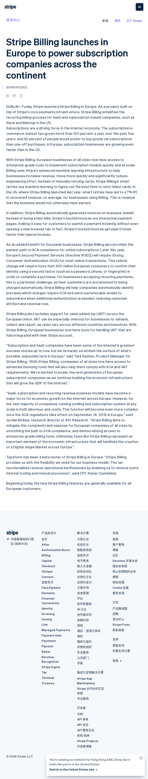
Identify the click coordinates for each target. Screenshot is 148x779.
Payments (49, 641)
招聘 (115, 614)
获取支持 (118, 645)
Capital (47, 561)
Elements (48, 593)
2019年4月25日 (16, 87)
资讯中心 (13, 20)
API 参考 (82, 719)
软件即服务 (84, 604)
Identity (47, 608)
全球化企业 (84, 577)
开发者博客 (84, 746)
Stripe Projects (87, 741)
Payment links (52, 635)
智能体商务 (84, 550)
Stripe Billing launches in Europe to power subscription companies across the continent (67, 58)
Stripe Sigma (51, 667)
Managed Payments (56, 630)
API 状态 (82, 725)
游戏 (80, 625)
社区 (115, 555)
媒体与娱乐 (84, 641)
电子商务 (83, 561)
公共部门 (83, 658)
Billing (46, 555)
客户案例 (118, 544)
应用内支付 (84, 582)
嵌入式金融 (84, 566)
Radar (46, 651)
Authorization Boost (56, 550)
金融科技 (83, 620)
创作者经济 (84, 614)
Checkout (48, 566)
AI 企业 (82, 609)
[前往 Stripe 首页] (11, 533)
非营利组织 (84, 647)
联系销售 (118, 630)
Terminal (48, 678)
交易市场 (83, 587)
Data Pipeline (51, 587)
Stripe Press (121, 624)
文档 (80, 714)
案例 (117, 21)
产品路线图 (120, 608)
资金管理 (83, 593)
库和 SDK (83, 735)
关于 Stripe (134, 21)
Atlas (45, 544)
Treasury (48, 683)
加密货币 (47, 582)
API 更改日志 (85, 730)
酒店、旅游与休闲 (89, 631)
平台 (80, 598)
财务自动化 (84, 571)
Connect (47, 577)
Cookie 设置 (121, 587)
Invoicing (48, 614)
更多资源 (118, 593)
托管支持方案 (121, 651)
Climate (47, 571)
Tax (44, 672)
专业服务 (83, 652)
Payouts (47, 646)
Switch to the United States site (71, 769)
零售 (80, 663)
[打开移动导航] (139, 7)
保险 (80, 636)
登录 (115, 660)
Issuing (47, 619)
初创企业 (83, 544)
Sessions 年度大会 (125, 561)
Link (45, 624)
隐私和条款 (120, 566)
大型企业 (83, 539)
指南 (115, 539)
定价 (44, 539)
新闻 (105, 21)
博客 (115, 550)
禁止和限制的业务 (124, 571)
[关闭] (140, 759)
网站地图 (118, 582)
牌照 (115, 577)
